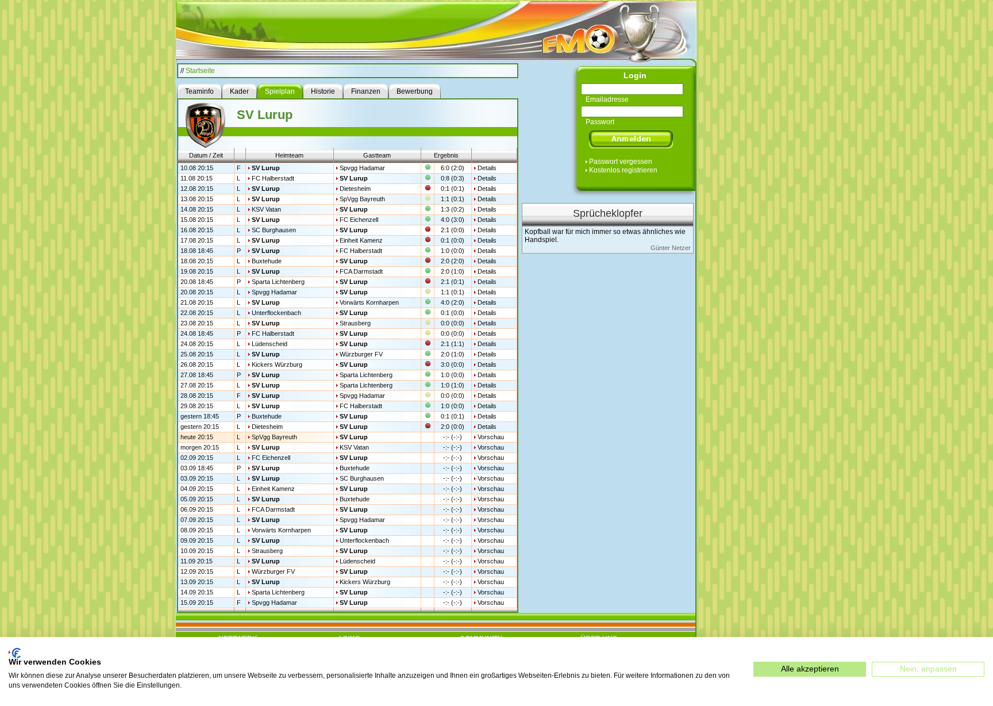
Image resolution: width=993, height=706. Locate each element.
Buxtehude (267, 261)
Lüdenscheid (269, 343)
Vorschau (491, 436)
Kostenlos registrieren (623, 170)
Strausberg (355, 323)
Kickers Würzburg (277, 364)
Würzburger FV (361, 354)
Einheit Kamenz (361, 240)
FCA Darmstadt (361, 271)
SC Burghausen (274, 230)
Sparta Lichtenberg (278, 281)
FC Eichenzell (359, 219)
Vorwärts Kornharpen (369, 302)
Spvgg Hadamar (362, 167)
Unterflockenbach (276, 312)
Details (487, 167)
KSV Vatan (266, 209)
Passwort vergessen (620, 162)
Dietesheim (355, 188)
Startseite (200, 71)
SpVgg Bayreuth (362, 198)
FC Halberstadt (273, 178)
